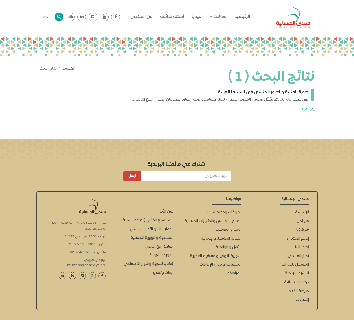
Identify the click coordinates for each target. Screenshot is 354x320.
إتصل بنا (302, 299)
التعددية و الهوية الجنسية (152, 238)
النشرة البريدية (297, 273)
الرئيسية (242, 16)
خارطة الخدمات (296, 291)
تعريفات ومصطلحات (224, 212)
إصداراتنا (302, 247)
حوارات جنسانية (296, 282)
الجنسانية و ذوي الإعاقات (220, 264)
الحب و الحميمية (228, 229)
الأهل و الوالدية (228, 247)
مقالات (220, 16)
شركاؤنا (302, 229)
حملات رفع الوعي (159, 246)
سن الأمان (165, 211)
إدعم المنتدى (298, 238)
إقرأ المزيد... (306, 109)
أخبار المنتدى (298, 256)
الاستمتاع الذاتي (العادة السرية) (147, 220)
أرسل (132, 176)
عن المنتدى (141, 16)
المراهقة (234, 273)
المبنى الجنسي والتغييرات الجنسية (213, 221)
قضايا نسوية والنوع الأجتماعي (148, 264)
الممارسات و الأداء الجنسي (151, 229)
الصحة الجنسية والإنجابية (221, 238)
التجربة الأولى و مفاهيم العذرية (215, 256)
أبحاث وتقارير (163, 273)
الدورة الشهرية (161, 255)
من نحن (303, 221)
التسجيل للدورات (295, 264)
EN (45, 16)
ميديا (196, 16)
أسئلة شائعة (172, 16)
